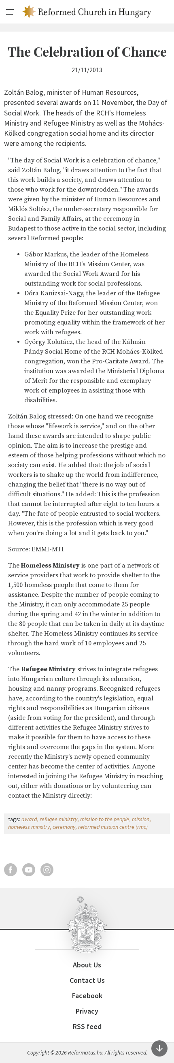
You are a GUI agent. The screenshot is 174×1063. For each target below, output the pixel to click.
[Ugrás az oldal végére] (159, 1048)
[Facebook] (10, 869)
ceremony (64, 826)
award (29, 819)
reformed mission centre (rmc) (113, 826)
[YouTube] (28, 869)
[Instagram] (46, 869)
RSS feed (87, 1026)
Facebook (87, 995)
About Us (87, 964)
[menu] (10, 12)
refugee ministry (58, 819)
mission (140, 819)
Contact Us (87, 980)
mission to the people (104, 819)
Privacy (87, 1011)
